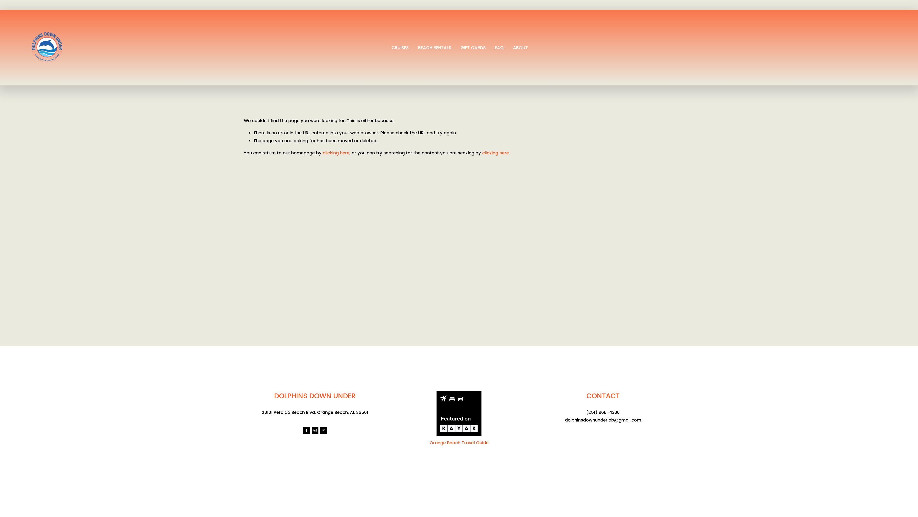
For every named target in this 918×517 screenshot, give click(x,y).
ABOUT (520, 48)
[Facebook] (306, 430)
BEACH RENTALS (434, 48)
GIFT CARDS (473, 48)
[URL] (323, 430)
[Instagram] (315, 430)
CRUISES (400, 48)
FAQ (499, 48)
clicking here (336, 153)
